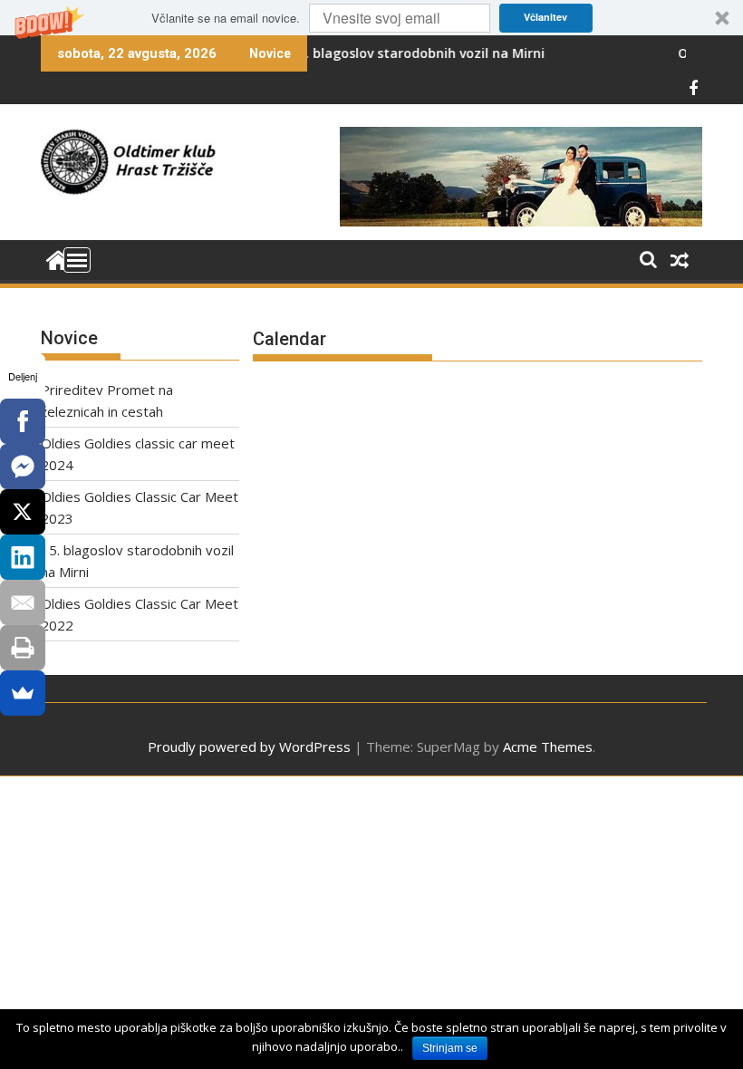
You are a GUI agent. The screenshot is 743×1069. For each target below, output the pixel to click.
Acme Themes (548, 746)
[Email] (22, 602)
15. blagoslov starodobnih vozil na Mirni (394, 53)
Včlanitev (545, 17)
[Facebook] (22, 421)
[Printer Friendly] (22, 647)
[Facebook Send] (22, 466)
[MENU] (77, 260)
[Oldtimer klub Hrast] (58, 258)
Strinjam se (450, 1048)
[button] (371, 17)
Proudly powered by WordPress (249, 746)
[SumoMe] (22, 693)
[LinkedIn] (22, 557)
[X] (22, 511)
